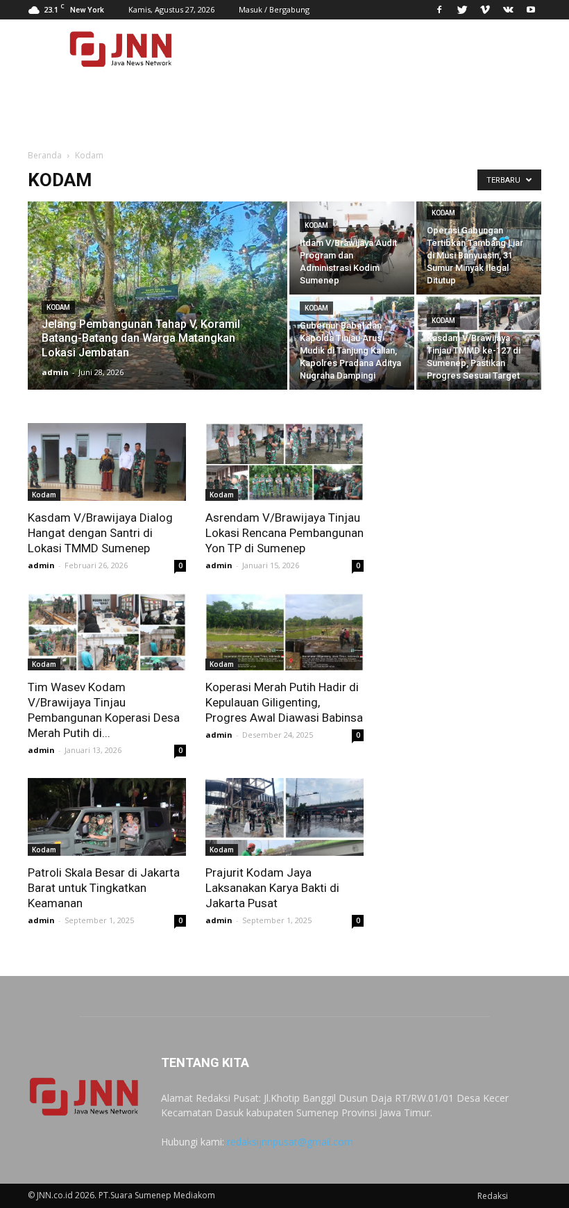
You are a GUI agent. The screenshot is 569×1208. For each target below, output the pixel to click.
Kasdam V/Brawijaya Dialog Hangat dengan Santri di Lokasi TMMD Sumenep (100, 533)
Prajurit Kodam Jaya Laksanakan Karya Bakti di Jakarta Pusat (272, 888)
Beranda (45, 155)
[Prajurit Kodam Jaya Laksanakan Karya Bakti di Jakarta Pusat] (284, 817)
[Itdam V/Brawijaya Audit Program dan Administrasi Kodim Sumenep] (351, 248)
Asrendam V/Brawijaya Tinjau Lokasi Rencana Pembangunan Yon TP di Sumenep (284, 533)
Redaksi (492, 1196)
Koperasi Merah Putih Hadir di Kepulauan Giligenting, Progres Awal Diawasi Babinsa (284, 702)
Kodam (58, 307)
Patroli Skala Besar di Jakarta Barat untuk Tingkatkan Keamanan (104, 888)
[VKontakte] (508, 9)
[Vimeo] (485, 9)
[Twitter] (462, 9)
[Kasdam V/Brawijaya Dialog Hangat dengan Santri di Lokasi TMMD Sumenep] (107, 462)
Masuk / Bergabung (274, 9)
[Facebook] (439, 9)
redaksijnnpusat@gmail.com (290, 1141)
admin (55, 372)
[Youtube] (530, 9)
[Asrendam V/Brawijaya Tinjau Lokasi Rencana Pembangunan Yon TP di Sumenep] (284, 462)
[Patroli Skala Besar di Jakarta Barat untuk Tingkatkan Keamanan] (107, 817)
